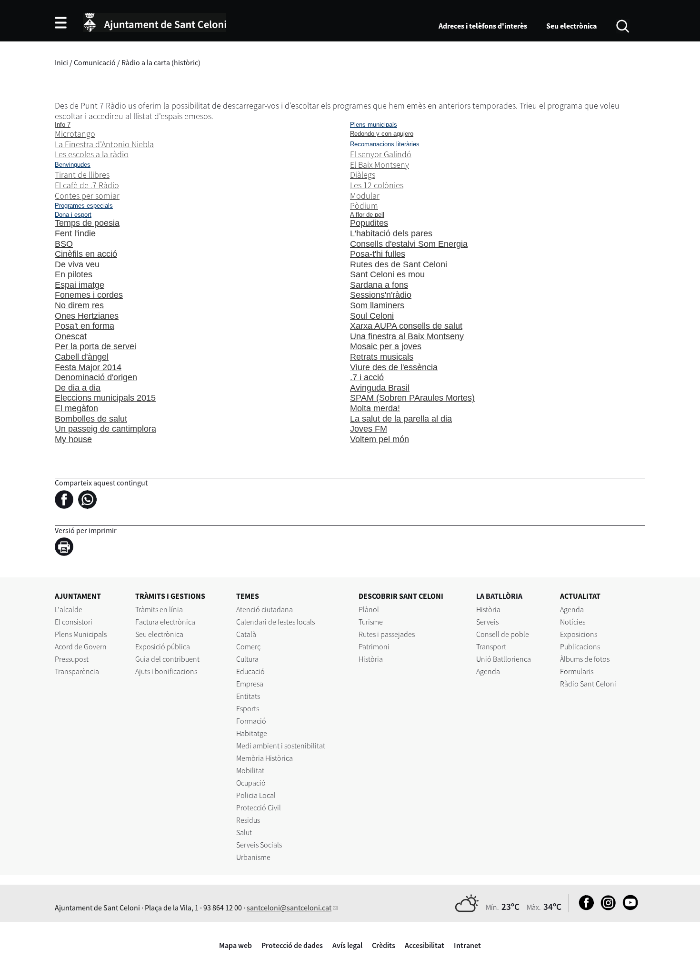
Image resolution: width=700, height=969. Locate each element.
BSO (64, 244)
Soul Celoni (372, 316)
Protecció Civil (258, 807)
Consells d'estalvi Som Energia (409, 244)
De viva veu (77, 264)
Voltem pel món (379, 439)
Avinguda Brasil (380, 388)
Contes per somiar (87, 195)
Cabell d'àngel (82, 357)
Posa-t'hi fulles (377, 254)
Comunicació (95, 62)
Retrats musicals (381, 357)
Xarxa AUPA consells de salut (406, 326)
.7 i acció (367, 377)
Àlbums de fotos (585, 659)
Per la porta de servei (95, 346)
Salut (244, 832)
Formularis (576, 671)
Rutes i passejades (387, 634)
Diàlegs (362, 174)
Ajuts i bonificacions (166, 671)
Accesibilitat (424, 945)
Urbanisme (253, 857)
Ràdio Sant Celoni (588, 683)
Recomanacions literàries (385, 144)
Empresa (249, 683)
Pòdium (364, 205)
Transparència (77, 671)
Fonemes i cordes (89, 295)
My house (73, 439)
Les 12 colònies (376, 185)
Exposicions (578, 634)
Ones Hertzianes (87, 316)
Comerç (248, 646)
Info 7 (62, 124)
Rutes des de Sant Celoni (398, 264)
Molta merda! (375, 408)
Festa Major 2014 (88, 367)
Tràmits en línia (159, 609)
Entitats (248, 696)
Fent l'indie (75, 233)
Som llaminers (377, 305)
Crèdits (383, 945)
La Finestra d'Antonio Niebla (104, 144)
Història (371, 659)
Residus (248, 820)
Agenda (488, 671)
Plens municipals (373, 124)
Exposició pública (162, 646)
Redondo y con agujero (381, 133)
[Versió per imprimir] (66, 548)
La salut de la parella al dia (401, 419)
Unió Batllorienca (503, 659)
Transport (491, 646)
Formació (251, 721)
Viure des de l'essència (394, 367)
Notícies (572, 621)
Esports (247, 708)
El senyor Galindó (380, 154)
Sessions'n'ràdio (380, 295)
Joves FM (368, 429)
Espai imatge (79, 285)
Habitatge (251, 733)
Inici (61, 62)
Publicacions (580, 646)
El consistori (73, 621)
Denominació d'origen (96, 377)
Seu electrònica (571, 25)
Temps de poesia (87, 223)
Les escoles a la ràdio (92, 154)
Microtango (75, 133)
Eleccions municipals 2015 (105, 398)
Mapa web (235, 945)
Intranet (467, 945)
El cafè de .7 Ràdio (87, 185)
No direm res (79, 305)
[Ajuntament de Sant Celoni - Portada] (154, 20)
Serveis (487, 621)
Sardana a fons (379, 285)
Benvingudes (72, 164)
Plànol (369, 609)
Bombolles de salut (91, 419)
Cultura (247, 659)
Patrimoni (374, 646)
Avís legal (347, 945)
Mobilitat (250, 770)
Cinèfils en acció (86, 254)
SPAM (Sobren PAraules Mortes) (412, 398)
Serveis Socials (259, 844)
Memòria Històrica (264, 758)
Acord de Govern (81, 646)
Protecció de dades (292, 945)
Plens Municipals (81, 634)
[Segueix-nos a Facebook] (584, 907)
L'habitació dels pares (391, 233)
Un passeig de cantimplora (105, 429)
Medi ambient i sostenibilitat (280, 745)
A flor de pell (367, 214)
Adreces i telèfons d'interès (483, 25)
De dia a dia (77, 388)
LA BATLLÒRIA (499, 596)
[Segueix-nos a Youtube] (628, 907)
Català (246, 634)
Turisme (371, 621)
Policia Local (256, 795)
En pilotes (73, 274)
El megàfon (76, 408)
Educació (250, 671)
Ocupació (251, 782)
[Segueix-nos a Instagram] (606, 907)
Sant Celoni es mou (387, 274)
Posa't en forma (84, 326)
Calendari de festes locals (275, 621)
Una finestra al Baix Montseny (407, 336)
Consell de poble (502, 634)
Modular (365, 195)
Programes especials (84, 205)
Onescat (71, 336)
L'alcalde (68, 609)
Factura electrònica (165, 621)
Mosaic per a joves (385, 346)
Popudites (369, 223)
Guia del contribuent (167, 659)
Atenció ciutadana (264, 609)
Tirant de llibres (82, 174)
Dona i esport (73, 214)
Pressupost (72, 659)
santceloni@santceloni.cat (289, 907)
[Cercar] (623, 25)
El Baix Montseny (379, 164)
